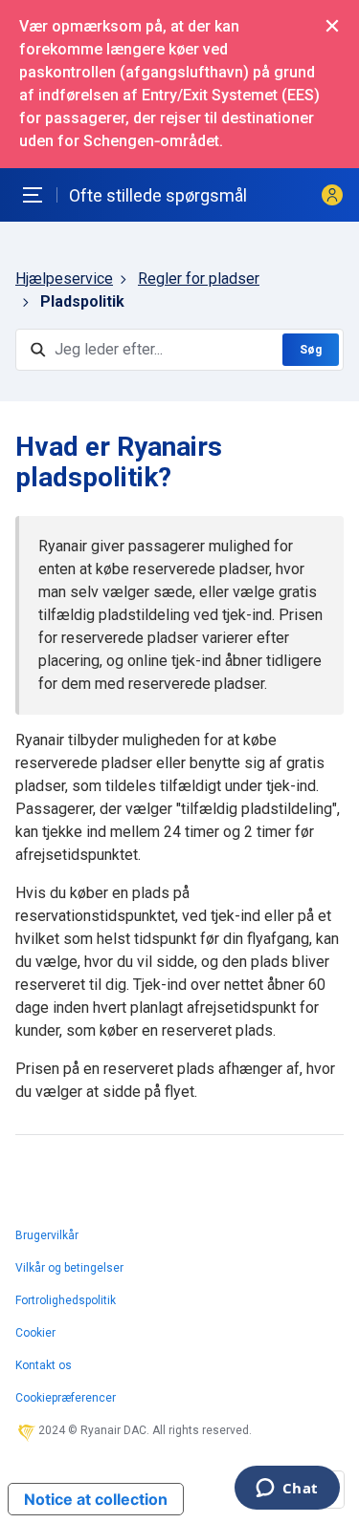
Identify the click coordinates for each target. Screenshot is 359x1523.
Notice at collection (96, 1499)
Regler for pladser (198, 278)
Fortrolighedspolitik (65, 1300)
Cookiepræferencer (65, 1398)
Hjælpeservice (64, 278)
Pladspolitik (82, 301)
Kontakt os (43, 1365)
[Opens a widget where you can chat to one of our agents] (287, 1489)
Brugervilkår (47, 1235)
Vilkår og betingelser (69, 1268)
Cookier (35, 1333)
